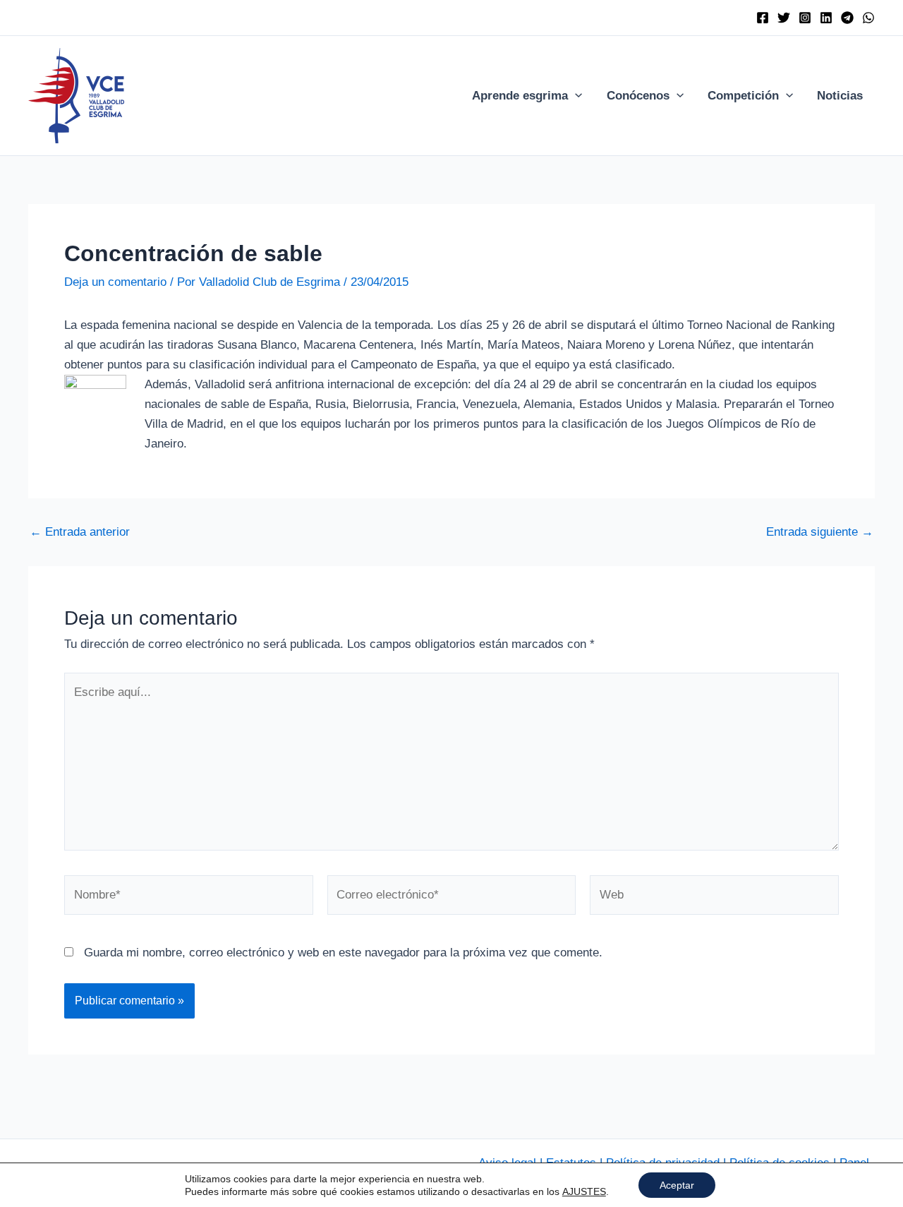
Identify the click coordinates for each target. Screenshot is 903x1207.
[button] (575, 96)
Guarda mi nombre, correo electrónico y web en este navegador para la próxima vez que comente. (343, 952)
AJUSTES (584, 1191)
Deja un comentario (115, 282)
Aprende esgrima (520, 95)
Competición (743, 95)
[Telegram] (847, 17)
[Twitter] (783, 17)
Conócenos (638, 95)
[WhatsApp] (868, 17)
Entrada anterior (80, 532)
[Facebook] (762, 17)
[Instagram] (805, 17)
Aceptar (677, 1185)
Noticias (840, 95)
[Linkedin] (826, 17)
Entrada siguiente (819, 532)
